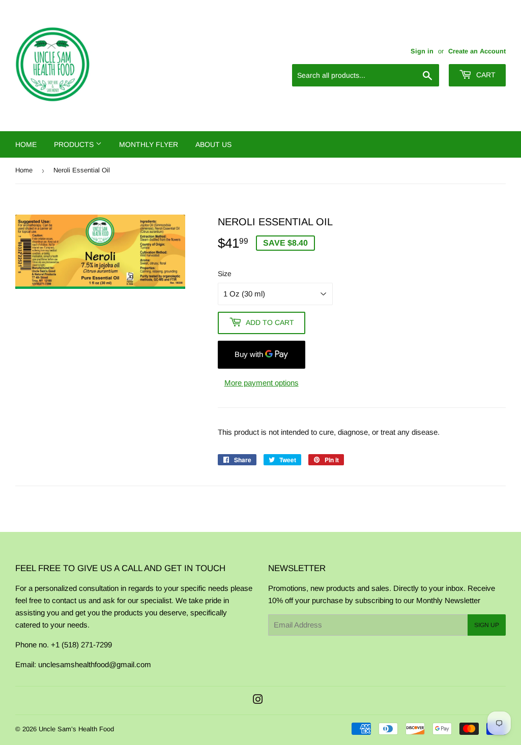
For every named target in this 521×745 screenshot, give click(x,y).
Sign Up (486, 625)
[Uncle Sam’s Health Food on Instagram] (258, 700)
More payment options (261, 382)
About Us (213, 144)
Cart (485, 75)
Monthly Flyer (148, 144)
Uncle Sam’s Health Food (76, 729)
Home (26, 144)
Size (224, 274)
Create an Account (477, 51)
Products (75, 144)
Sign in (422, 51)
